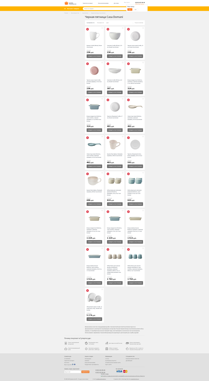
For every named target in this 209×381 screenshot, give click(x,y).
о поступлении (94, 56)
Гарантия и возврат (88, 3)
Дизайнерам (129, 360)
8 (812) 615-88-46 (140, 2)
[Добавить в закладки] (102, 28)
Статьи (107, 358)
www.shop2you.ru (135, 379)
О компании (67, 358)
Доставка (116, 3)
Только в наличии (139, 22)
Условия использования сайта (113, 362)
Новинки (87, 360)
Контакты (66, 362)
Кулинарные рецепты (110, 360)
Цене (107, 22)
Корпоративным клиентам (132, 358)
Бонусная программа (103, 3)
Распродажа (88, 358)
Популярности (100, 22)
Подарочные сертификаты (92, 364)
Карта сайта (108, 364)
